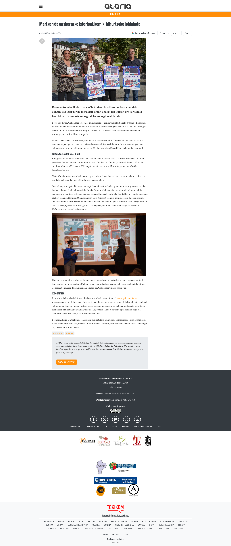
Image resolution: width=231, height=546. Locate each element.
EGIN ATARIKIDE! (66, 362)
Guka (151, 525)
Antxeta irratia (119, 521)
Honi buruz (76, 426)
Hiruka (181, 525)
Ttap (126, 534)
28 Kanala (178, 529)
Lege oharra (92, 426)
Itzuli (174, 33)
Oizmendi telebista (93, 529)
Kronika (52, 529)
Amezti (91, 521)
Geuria (95, 525)
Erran (60, 525)
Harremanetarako (143, 426)
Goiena (107, 525)
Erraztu (187, 33)
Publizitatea (110, 426)
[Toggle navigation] (41, 6)
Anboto (103, 521)
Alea (81, 521)
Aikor (61, 521)
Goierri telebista (124, 525)
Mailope (64, 529)
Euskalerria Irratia (78, 525)
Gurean (115, 534)
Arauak (125, 426)
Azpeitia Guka (149, 521)
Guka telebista (166, 525)
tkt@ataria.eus (115, 387)
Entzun (162, 33)
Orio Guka (113, 529)
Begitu (49, 525)
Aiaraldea (49, 521)
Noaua (76, 529)
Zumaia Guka (163, 529)
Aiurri (71, 521)
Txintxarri (128, 529)
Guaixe (141, 525)
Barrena (183, 521)
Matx (105, 534)
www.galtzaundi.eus (127, 298)
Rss (159, 426)
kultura (57, 333)
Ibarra (115, 14)
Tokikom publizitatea (115, 539)
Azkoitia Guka (167, 521)
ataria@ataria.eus (115, 393)
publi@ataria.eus (115, 399)
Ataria (134, 521)
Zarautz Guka (145, 529)
